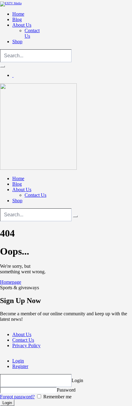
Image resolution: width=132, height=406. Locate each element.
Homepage (10, 282)
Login (18, 360)
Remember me (57, 396)
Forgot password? (17, 396)
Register (20, 366)
